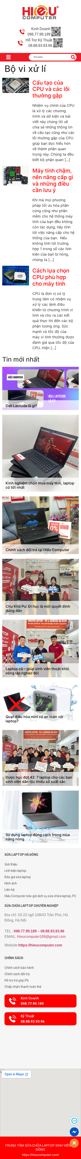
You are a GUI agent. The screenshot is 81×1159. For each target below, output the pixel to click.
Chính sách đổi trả (17, 974)
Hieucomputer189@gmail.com (41, 937)
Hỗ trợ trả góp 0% (16, 980)
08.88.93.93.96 (52, 931)
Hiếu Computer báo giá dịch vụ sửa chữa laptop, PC (40, 896)
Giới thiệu (10, 864)
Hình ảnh (10, 883)
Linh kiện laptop (15, 870)
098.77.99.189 (25, 931)
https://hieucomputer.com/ (40, 1155)
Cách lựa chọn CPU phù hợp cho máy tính (50, 277)
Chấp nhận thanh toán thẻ (22, 986)
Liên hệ (9, 889)
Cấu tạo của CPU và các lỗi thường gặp (51, 89)
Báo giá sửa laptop (17, 877)
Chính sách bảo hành (19, 967)
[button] (40, 1000)
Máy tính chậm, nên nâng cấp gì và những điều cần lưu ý (52, 180)
